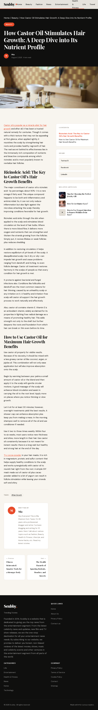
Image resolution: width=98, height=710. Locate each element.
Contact (54, 681)
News (48, 4)
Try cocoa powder (12, 455)
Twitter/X (65, 161)
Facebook (65, 167)
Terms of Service (58, 672)
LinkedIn (64, 174)
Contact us (55, 623)
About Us (55, 614)
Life (84, 4)
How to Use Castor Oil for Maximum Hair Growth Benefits (73, 140)
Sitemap (54, 686)
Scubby (9, 4)
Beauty (29, 4)
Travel (92, 4)
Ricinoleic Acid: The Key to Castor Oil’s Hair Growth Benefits (74, 134)
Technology (9, 690)
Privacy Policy (56, 619)
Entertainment (61, 4)
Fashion (39, 4)
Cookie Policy (56, 677)
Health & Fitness (11, 677)
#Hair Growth (16, 495)
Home (19, 4)
